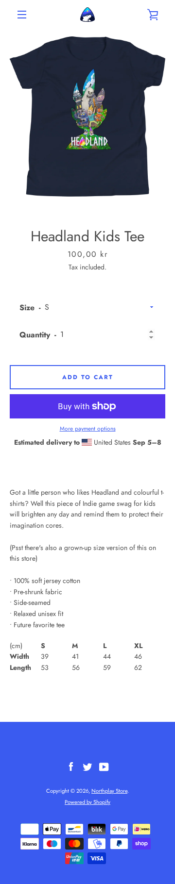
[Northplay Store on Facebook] (71, 766)
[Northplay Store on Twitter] (87, 766)
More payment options (88, 428)
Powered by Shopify (87, 802)
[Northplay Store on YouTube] (104, 766)
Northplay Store (109, 791)
